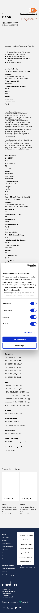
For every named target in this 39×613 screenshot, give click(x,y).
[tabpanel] (19, 78)
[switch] (33, 310)
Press (3, 553)
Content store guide (7, 546)
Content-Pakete (6, 543)
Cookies (4, 572)
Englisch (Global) (24, 553)
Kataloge (4, 540)
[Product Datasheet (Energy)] (28, 14)
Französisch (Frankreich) (26, 548)
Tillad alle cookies (19, 339)
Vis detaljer (28, 333)
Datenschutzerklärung (8, 568)
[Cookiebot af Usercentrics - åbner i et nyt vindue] (28, 265)
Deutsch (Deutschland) (26, 540)
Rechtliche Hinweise (8, 565)
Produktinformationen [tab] (20, 46)
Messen (4, 559)
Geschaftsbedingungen (8, 575)
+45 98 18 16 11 (7, 595)
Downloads (5, 537)
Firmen (4, 534)
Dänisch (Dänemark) (25, 561)
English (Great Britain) (26, 544)
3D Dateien (5, 550)
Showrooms (5, 556)
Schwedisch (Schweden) (26, 557)
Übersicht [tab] (8, 46)
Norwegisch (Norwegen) (26, 535)
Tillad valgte (19, 346)
